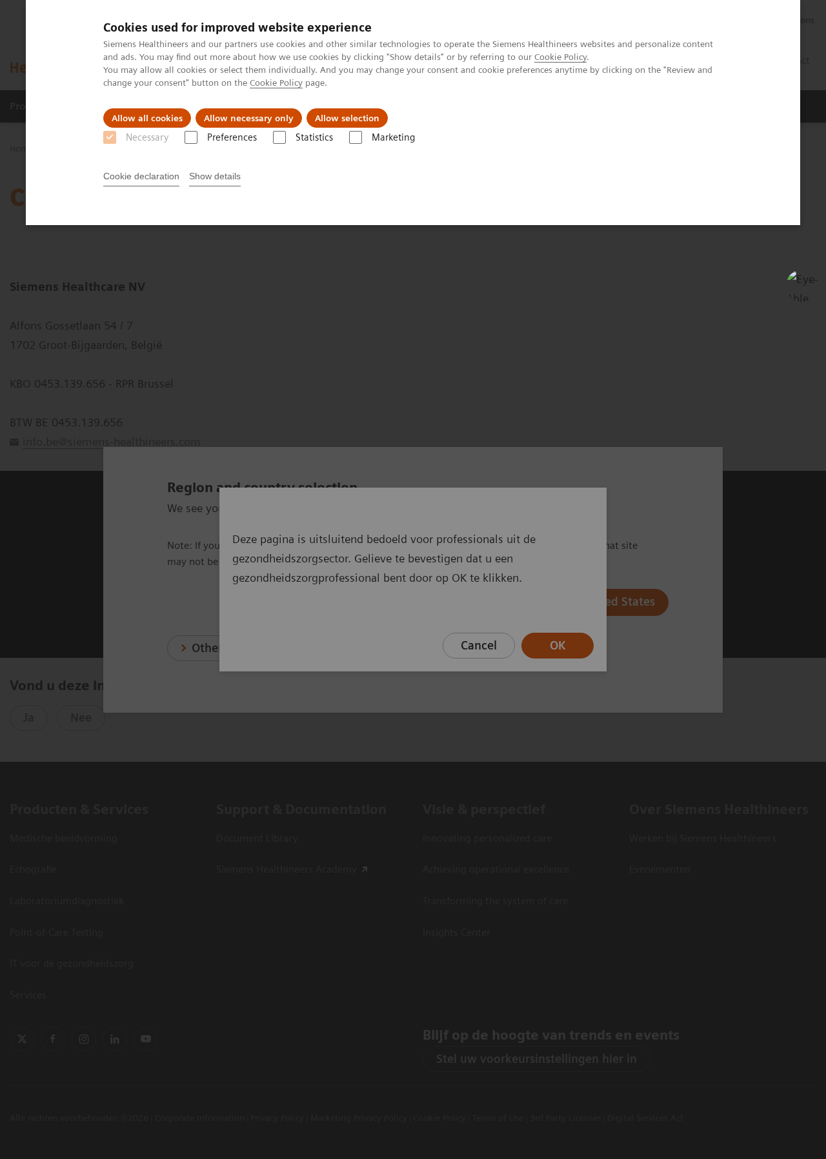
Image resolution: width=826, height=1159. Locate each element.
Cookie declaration (141, 176)
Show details (215, 176)
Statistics (314, 137)
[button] (802, 286)
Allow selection (347, 118)
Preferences (232, 137)
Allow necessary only (249, 118)
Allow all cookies (147, 118)
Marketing (393, 137)
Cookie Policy (560, 57)
